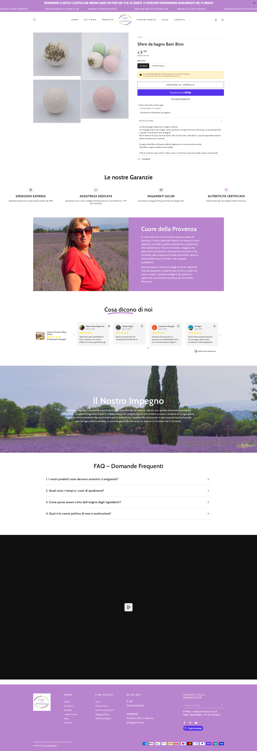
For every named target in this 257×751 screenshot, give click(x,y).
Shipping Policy (102, 714)
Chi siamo (68, 706)
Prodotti (68, 710)
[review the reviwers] (142, 326)
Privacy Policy (101, 706)
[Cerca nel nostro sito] (34, 20)
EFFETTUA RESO (103, 718)
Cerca (98, 701)
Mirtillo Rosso (158, 66)
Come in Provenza (45, 742)
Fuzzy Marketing (50, 745)
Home (139, 37)
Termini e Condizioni (104, 710)
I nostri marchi (70, 714)
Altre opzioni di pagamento (180, 99)
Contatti (68, 722)
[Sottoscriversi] (222, 705)
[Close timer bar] (254, 3)
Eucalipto (144, 66)
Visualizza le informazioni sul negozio (155, 112)
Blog (66, 718)
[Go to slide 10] (149, 347)
